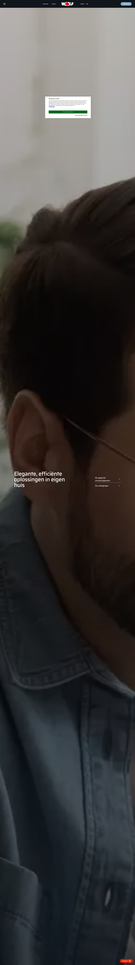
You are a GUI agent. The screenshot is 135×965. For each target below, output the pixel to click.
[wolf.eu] (67, 4)
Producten (45, 4)
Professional (126, 4)
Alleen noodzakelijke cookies (81, 115)
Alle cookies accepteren (68, 111)
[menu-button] (4, 4)
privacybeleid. (51, 106)
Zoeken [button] (82, 4)
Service (54, 4)
